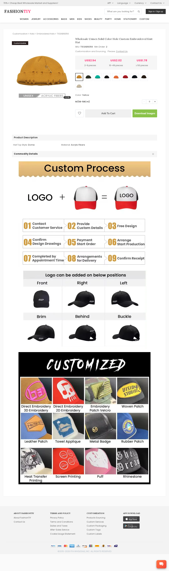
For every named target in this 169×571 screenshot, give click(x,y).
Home (117, 19)
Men (72, 19)
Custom (144, 19)
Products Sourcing (96, 517)
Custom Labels (94, 533)
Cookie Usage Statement (62, 533)
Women (24, 19)
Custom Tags (94, 529)
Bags (64, 19)
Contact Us (122, 51)
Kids (79, 19)
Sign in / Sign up (155, 11)
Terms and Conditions (61, 521)
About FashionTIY (22, 517)
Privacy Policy (57, 517)
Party (108, 19)
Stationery (130, 19)
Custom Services (95, 521)
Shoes (88, 19)
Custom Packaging (96, 525)
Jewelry (36, 19)
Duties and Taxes (59, 525)
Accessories (50, 19)
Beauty (98, 19)
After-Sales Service (59, 529)
